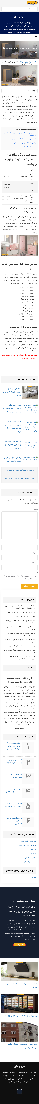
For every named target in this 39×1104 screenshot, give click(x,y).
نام (36, 543)
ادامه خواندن (20, 945)
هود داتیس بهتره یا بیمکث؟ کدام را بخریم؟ (21, 612)
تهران (34, 877)
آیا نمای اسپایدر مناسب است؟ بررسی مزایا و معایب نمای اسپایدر (21, 634)
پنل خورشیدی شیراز (29, 849)
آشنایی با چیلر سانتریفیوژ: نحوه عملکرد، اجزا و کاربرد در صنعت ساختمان (20, 657)
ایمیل (35, 553)
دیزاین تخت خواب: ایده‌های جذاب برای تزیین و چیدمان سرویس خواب (12, 408)
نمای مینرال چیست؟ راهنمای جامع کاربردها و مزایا (20, 622)
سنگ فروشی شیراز (30, 854)
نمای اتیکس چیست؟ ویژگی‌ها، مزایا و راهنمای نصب (20, 641)
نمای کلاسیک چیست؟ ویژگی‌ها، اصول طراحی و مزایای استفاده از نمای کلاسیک (20, 607)
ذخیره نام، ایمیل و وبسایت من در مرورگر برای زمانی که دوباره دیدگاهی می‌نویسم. (21, 577)
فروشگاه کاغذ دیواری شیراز (27, 845)
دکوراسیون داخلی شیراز (28, 841)
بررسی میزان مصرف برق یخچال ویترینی (22, 616)
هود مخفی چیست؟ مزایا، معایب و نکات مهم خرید (20, 628)
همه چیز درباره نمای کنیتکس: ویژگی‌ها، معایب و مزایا (19, 651)
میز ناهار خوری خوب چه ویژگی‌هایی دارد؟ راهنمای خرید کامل (13, 444)
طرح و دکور (19, 16)
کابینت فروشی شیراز (29, 862)
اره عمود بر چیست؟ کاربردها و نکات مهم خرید (20, 646)
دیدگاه (35, 509)
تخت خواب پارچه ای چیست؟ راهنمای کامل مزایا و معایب (12, 392)
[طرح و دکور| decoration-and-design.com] (32, 3)
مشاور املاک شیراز (30, 858)
